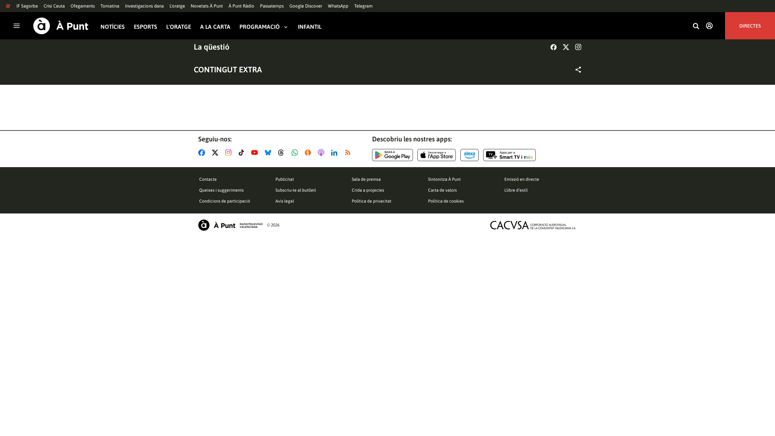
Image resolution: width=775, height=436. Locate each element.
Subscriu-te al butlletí (295, 190)
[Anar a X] (216, 152)
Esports (145, 27)
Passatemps (272, 5)
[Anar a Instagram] (229, 152)
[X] (566, 47)
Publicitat (284, 179)
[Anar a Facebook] (202, 152)
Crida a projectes (368, 190)
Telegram (363, 5)
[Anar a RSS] (349, 152)
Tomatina (110, 5)
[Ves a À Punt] (60, 26)
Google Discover (305, 5)
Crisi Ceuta (54, 5)
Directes (750, 25)
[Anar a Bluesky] (269, 152)
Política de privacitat (371, 201)
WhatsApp (338, 5)
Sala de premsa (366, 179)
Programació (259, 27)
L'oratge (177, 5)
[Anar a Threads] (282, 152)
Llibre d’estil (516, 190)
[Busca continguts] (696, 26)
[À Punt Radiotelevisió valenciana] (230, 225)
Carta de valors (442, 190)
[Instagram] (578, 47)
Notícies (113, 27)
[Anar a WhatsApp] (296, 152)
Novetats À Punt (207, 5)
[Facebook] (553, 47)
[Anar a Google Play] (392, 155)
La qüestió (211, 46)
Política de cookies (446, 201)
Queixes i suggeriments (221, 190)
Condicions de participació (224, 201)
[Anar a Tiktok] (243, 152)
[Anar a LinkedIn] (335, 152)
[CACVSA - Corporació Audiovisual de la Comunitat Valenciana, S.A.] (533, 225)
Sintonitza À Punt (444, 179)
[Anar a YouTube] (255, 152)
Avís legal (284, 201)
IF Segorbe (27, 5)
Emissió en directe (521, 179)
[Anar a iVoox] (309, 152)
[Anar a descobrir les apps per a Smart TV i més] (509, 155)
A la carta (215, 27)
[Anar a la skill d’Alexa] (469, 155)
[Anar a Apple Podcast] (322, 152)
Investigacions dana (144, 5)
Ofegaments (83, 5)
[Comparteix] (578, 70)
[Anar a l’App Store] (436, 155)
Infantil (310, 27)
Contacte (208, 179)
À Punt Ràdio (241, 5)
